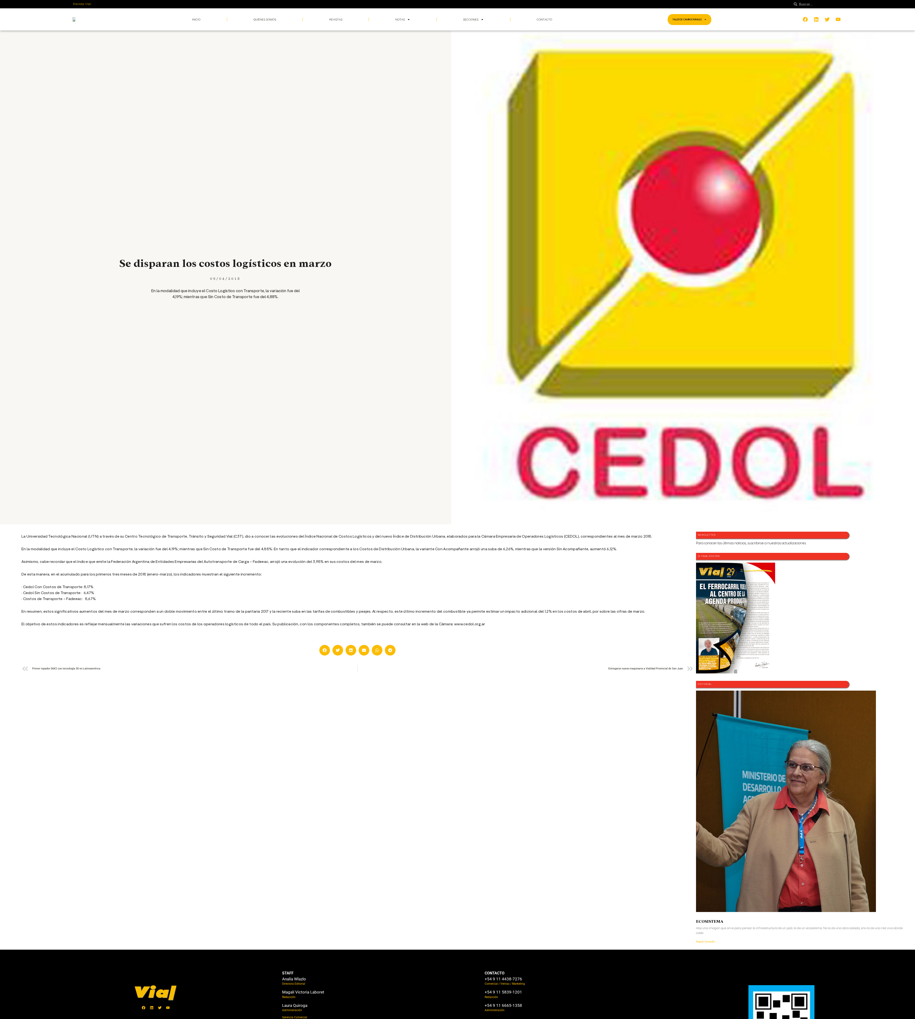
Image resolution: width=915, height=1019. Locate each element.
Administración (292, 1010)
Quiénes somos (264, 19)
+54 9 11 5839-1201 (503, 992)
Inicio (196, 19)
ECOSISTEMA (709, 921)
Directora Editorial (293, 983)
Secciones (470, 19)
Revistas (335, 19)
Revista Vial (82, 4)
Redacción (288, 997)
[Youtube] (168, 1007)
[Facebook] (143, 1007)
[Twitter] (159, 1007)
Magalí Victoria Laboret (303, 992)
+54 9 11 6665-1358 (503, 1005)
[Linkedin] (151, 1007)
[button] (324, 650)
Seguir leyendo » (706, 941)
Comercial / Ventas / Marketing (505, 983)
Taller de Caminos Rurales (687, 19)
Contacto (544, 19)
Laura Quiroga (294, 1005)
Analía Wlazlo (294, 979)
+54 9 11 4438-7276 (503, 979)
